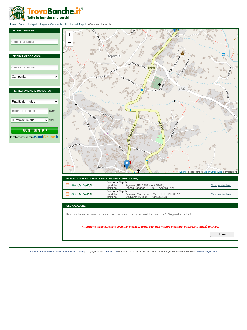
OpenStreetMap (213, 171)
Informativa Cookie (50, 251)
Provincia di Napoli (75, 24)
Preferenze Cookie (73, 251)
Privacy (34, 251)
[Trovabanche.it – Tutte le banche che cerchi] (46, 19)
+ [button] (69, 35)
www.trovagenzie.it (207, 251)
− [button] (69, 42)
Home (12, 24)
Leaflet (183, 171)
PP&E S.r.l (112, 251)
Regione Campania (51, 24)
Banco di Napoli (28, 24)
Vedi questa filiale (221, 185)
